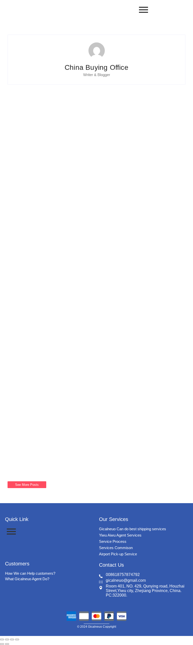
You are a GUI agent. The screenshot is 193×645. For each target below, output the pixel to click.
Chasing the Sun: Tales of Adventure (68, 162)
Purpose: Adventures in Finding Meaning (74, 217)
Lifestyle (24, 154)
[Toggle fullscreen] (7, 639)
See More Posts (27, 485)
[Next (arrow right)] (7, 644)
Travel (41, 154)
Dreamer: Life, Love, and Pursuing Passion (77, 328)
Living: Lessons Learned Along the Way (72, 273)
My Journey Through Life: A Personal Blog (76, 438)
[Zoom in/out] (2, 639)
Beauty (23, 99)
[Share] (12, 639)
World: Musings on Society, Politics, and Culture (85, 107)
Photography (43, 99)
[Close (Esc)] (17, 639)
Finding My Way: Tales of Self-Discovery (73, 383)
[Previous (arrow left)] (2, 644)
